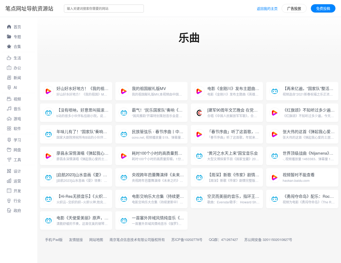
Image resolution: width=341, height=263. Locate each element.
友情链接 (76, 239)
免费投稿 (323, 8)
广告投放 (294, 8)
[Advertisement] (134, 69)
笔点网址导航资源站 (29, 8)
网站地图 (96, 239)
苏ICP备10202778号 (186, 239)
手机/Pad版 (54, 239)
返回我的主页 (267, 8)
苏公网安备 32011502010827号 (268, 239)
